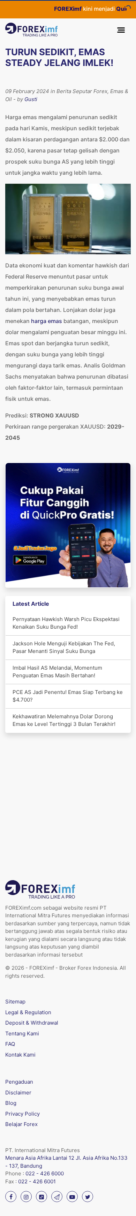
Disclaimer (18, 1092)
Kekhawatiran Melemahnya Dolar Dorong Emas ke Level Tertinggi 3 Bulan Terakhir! (64, 720)
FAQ (10, 1044)
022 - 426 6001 (37, 1181)
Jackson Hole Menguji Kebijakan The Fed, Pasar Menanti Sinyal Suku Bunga (64, 647)
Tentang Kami (22, 1033)
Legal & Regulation (28, 1012)
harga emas (46, 320)
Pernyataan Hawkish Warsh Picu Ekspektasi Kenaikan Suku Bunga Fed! (66, 623)
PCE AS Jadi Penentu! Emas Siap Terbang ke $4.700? (68, 696)
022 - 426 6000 (44, 1173)
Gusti (30, 99)
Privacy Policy (22, 1113)
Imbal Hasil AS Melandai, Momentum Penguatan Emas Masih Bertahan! (57, 671)
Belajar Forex (21, 1124)
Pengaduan (19, 1081)
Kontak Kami (20, 1054)
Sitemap (15, 1001)
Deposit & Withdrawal (31, 1022)
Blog (10, 1103)
